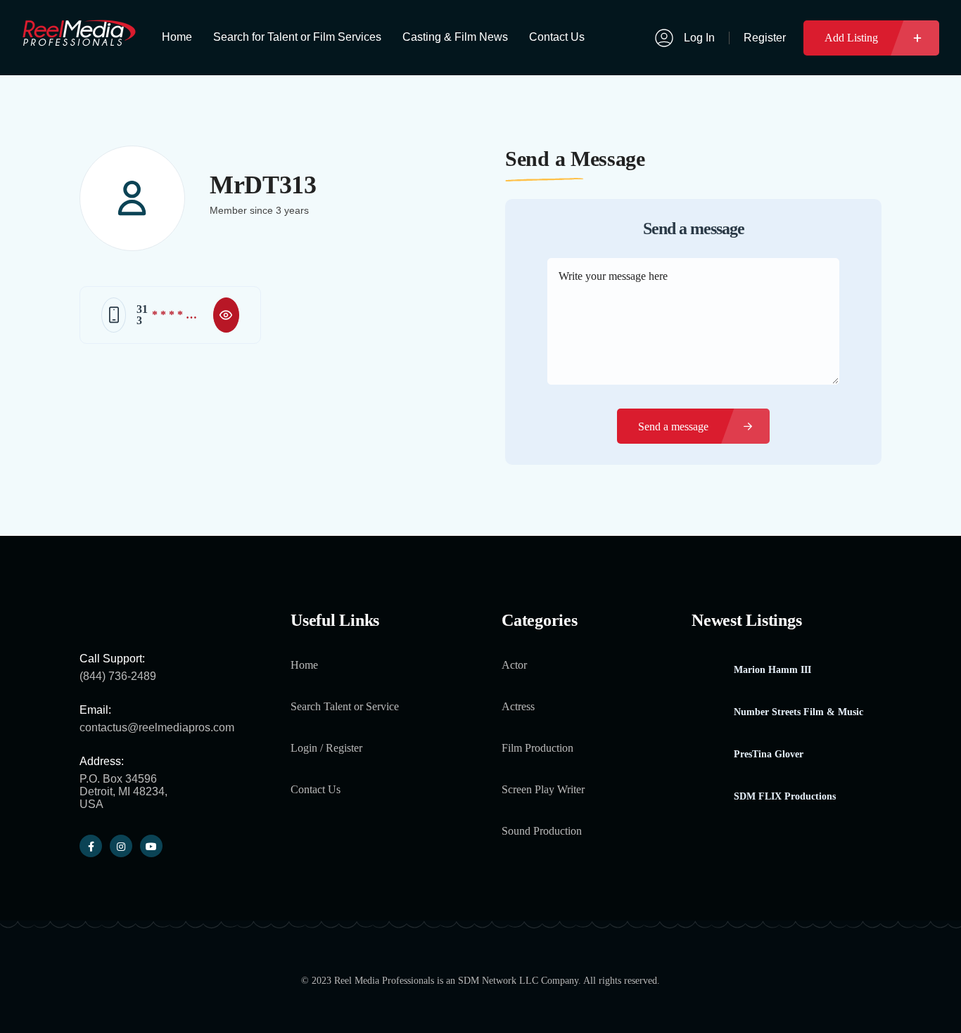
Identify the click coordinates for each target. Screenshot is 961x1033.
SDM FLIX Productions (785, 797)
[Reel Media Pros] (78, 39)
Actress (518, 706)
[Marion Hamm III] (707, 670)
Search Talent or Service (345, 706)
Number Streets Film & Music (798, 712)
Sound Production (542, 831)
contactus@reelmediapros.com (156, 727)
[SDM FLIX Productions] (707, 797)
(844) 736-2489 (117, 676)
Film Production (537, 748)
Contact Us (316, 789)
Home (304, 665)
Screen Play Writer (543, 789)
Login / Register (326, 748)
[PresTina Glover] (707, 755)
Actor (514, 665)
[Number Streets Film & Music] (707, 713)
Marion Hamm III (772, 670)
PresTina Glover (768, 754)
